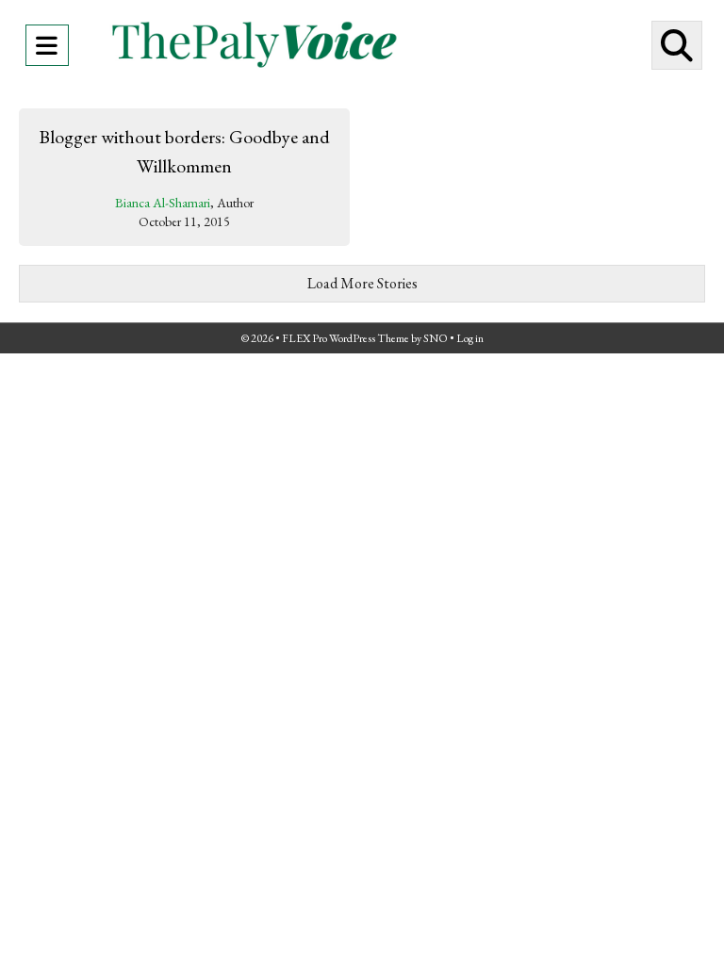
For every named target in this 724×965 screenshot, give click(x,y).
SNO (435, 338)
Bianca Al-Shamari (162, 202)
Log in (470, 338)
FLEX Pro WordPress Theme (345, 338)
